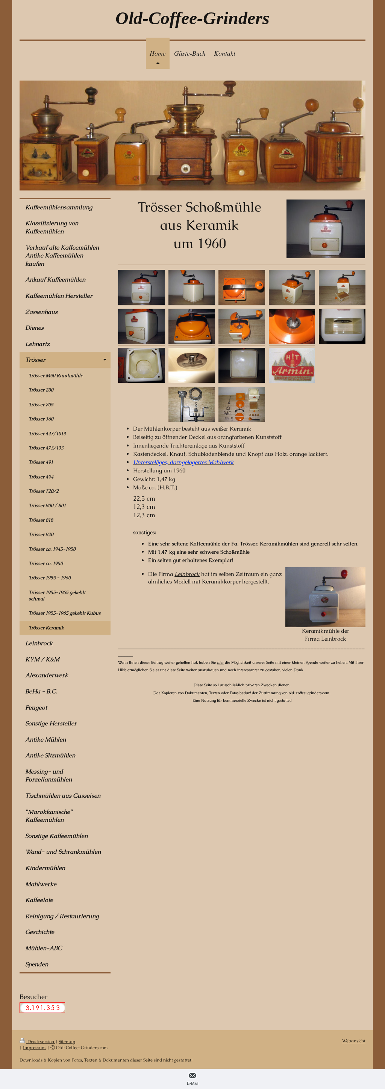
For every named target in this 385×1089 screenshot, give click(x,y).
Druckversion (40, 1041)
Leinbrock (187, 573)
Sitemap (67, 1041)
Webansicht (353, 1040)
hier (220, 662)
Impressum (34, 1047)
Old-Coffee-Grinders (192, 18)
